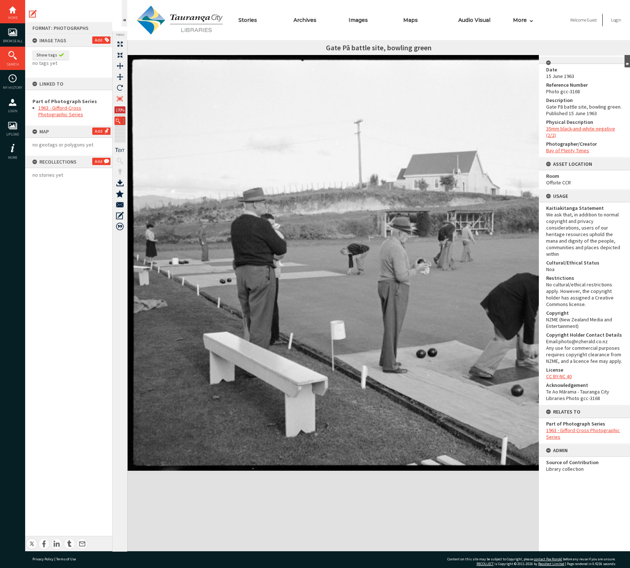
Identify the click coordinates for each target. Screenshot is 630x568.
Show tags (46, 55)
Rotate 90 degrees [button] (120, 87)
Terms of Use (66, 559)
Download (120, 182)
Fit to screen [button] (120, 55)
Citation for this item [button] (120, 226)
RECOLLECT (485, 563)
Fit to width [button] (120, 65)
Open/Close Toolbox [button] (124, 13)
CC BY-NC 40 (559, 376)
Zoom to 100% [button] (120, 98)
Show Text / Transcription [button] (120, 150)
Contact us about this (120, 204)
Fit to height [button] (120, 76)
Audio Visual (474, 20)
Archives (304, 20)
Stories (247, 20)
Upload (12, 134)
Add (98, 40)
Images (358, 20)
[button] (119, 121)
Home (13, 17)
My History (12, 87)
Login (13, 111)
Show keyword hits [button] (120, 161)
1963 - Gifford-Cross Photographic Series (60, 111)
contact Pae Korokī (548, 559)
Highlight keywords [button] (120, 172)
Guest (592, 20)
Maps (410, 20)
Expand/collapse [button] (627, 61)
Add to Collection (120, 193)
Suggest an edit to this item (33, 14)
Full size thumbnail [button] (120, 44)
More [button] (12, 157)
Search (13, 64)
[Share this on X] (32, 539)
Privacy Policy (43, 559)
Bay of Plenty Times (567, 150)
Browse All (13, 41)
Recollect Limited (551, 563)
